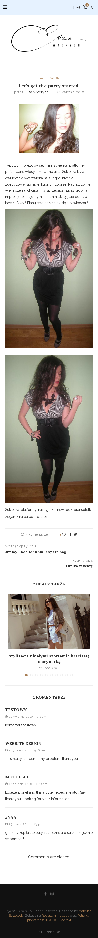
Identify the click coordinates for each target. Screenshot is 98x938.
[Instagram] (78, 7)
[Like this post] (64, 534)
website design (23, 743)
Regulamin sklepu (55, 915)
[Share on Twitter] (75, 534)
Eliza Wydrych (36, 92)
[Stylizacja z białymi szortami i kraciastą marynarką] (49, 621)
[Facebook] (73, 7)
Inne (40, 78)
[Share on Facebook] (70, 534)
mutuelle (17, 776)
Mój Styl (55, 78)
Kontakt (65, 920)
